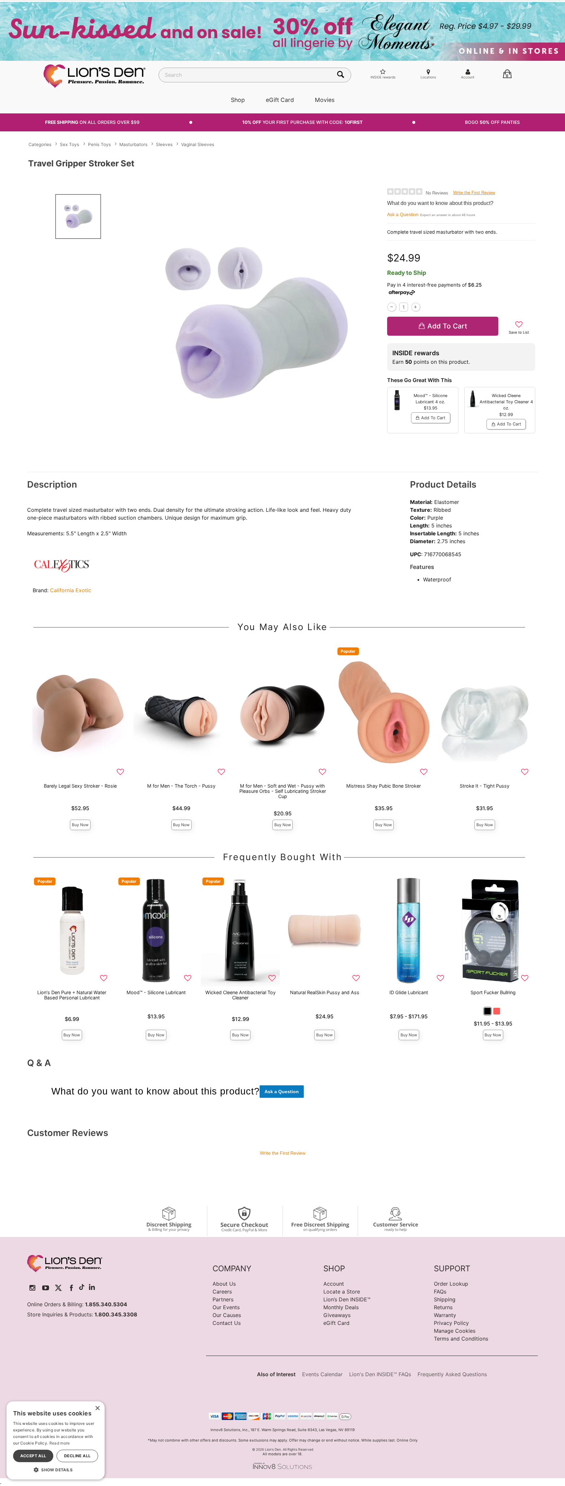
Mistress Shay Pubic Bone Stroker (383, 786)
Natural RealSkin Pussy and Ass (324, 992)
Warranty (445, 1315)
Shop (238, 99)
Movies (324, 99)
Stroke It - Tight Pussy (484, 786)
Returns (443, 1307)
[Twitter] (58, 1287)
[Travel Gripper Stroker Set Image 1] (257, 323)
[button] (487, 1011)
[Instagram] (32, 1287)
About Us (224, 1283)
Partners (223, 1299)
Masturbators (133, 144)
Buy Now (80, 824)
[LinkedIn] (92, 1287)
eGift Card (280, 99)
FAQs (440, 1291)
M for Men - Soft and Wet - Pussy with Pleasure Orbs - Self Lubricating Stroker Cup (282, 791)
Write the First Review (474, 192)
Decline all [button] (77, 1455)
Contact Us (227, 1323)
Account (333, 1283)
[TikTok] (82, 1287)
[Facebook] (71, 1287)
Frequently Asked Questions (452, 1374)
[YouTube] (45, 1287)
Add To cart (447, 326)
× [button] (97, 1408)
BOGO (492, 122)
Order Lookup (451, 1283)
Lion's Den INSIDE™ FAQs (380, 1374)
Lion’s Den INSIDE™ (346, 1299)
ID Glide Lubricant (408, 992)
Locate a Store (341, 1291)
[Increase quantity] (415, 307)
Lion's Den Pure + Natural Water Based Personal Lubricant (71, 995)
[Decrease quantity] (391, 307)
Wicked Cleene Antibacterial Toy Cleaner (240, 995)
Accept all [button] (33, 1455)
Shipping (444, 1299)
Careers (222, 1291)
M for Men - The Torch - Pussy (181, 786)
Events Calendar (322, 1374)
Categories (39, 144)
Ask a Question (403, 214)
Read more (59, 1443)
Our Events (226, 1307)
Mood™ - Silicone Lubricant (156, 992)
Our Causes (227, 1315)
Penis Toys (99, 144)
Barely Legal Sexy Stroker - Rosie (80, 786)
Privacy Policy (451, 1323)
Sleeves (164, 144)
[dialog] (56, 1440)
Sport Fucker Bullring (493, 992)
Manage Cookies (454, 1330)
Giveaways (337, 1315)
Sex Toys (69, 144)
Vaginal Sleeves (197, 144)
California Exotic (70, 590)
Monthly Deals (341, 1307)
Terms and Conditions (461, 1338)
